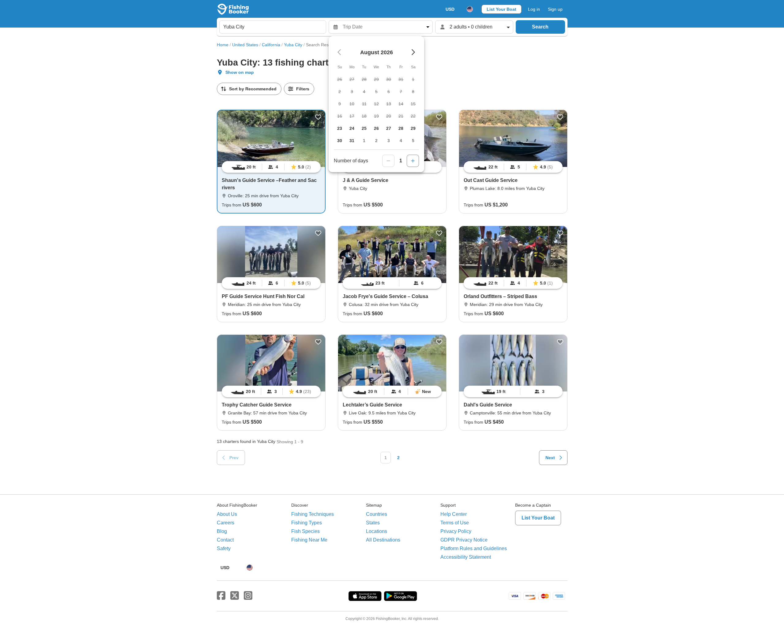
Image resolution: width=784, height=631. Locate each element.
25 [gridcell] (364, 128)
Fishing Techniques (312, 514)
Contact (225, 539)
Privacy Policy (455, 531)
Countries (376, 514)
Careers (225, 522)
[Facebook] (221, 595)
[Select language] (470, 9)
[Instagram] (248, 595)
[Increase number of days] (413, 161)
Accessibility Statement (465, 557)
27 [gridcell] (388, 128)
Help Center (453, 514)
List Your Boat (501, 9)
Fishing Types (306, 522)
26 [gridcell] (376, 128)
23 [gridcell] (339, 128)
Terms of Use (454, 522)
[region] (271, 167)
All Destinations (383, 539)
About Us (227, 514)
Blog (222, 531)
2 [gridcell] (376, 140)
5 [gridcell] (413, 140)
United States (245, 44)
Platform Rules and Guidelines (473, 548)
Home (222, 44)
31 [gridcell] (351, 140)
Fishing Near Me (309, 539)
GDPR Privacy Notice (464, 539)
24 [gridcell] (351, 128)
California (271, 44)
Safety (224, 548)
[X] (234, 595)
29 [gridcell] (413, 128)
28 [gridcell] (400, 128)
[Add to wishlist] (318, 117)
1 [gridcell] (364, 140)
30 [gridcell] (339, 140)
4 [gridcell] (401, 140)
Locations (376, 531)
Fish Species (305, 531)
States (373, 522)
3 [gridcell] (388, 140)
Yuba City (293, 44)
